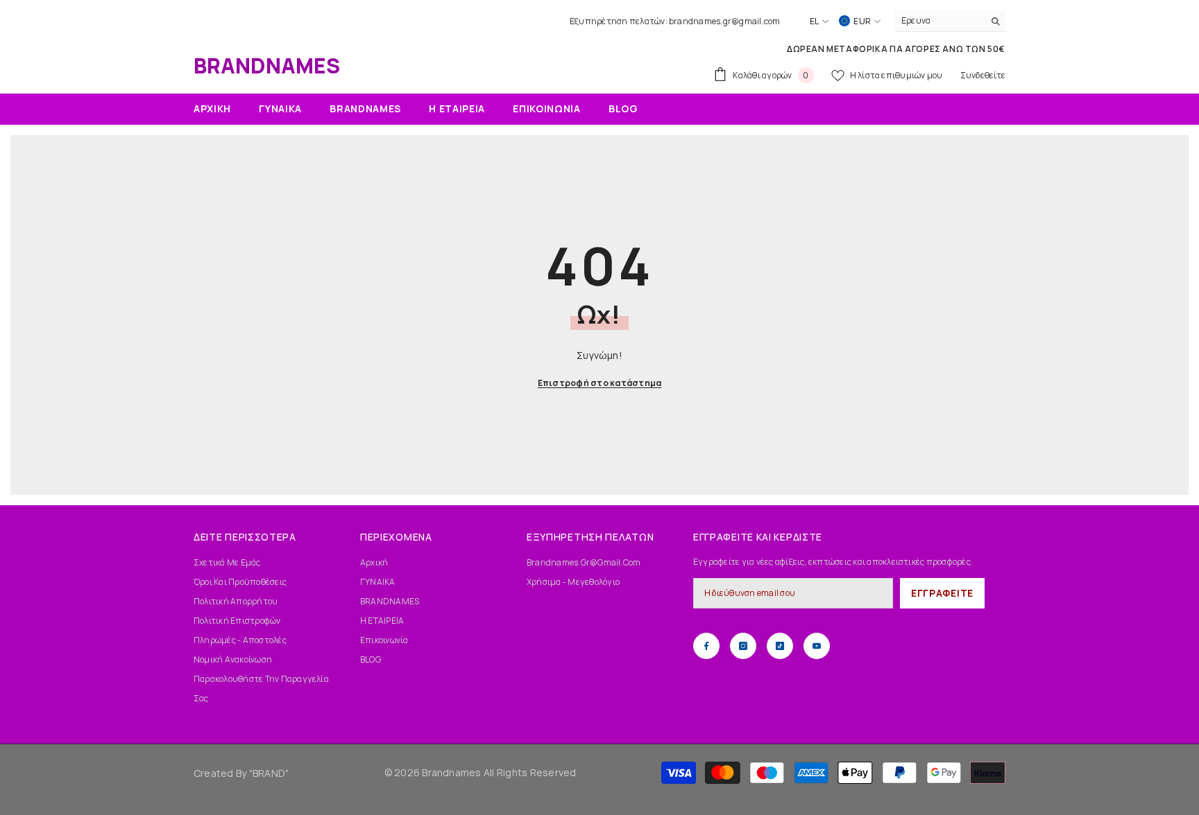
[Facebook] (706, 646)
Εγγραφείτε (942, 592)
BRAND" (271, 773)
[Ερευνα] (949, 21)
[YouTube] (816, 646)
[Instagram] (743, 646)
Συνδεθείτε (982, 75)
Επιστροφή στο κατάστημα (600, 383)
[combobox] (939, 20)
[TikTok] (780, 646)
